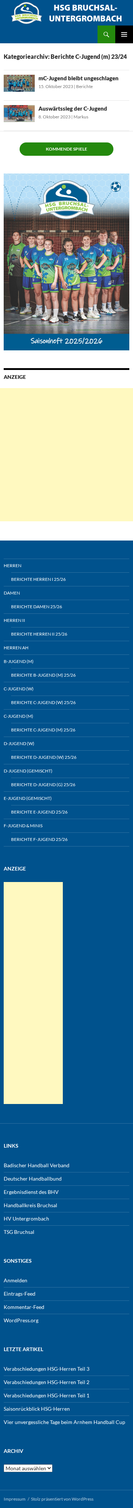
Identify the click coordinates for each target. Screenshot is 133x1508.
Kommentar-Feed (24, 1307)
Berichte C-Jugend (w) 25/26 (43, 702)
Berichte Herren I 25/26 (38, 579)
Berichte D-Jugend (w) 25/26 (43, 757)
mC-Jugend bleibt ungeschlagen (78, 78)
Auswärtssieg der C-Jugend (72, 108)
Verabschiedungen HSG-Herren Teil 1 (46, 1395)
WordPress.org (21, 1320)
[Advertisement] (66, 454)
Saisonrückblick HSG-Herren (37, 1409)
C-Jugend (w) (19, 688)
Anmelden (15, 1280)
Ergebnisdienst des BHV (31, 1192)
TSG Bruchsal (19, 1232)
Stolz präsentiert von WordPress (62, 1499)
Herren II (14, 620)
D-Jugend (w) (19, 743)
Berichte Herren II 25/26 (39, 634)
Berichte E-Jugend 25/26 (39, 812)
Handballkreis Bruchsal (30, 1205)
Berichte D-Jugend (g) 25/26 (43, 784)
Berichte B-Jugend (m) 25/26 (43, 675)
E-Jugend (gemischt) (28, 798)
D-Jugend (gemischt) (28, 771)
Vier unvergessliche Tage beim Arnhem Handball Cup (64, 1422)
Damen (12, 593)
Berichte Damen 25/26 (36, 606)
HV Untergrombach (26, 1218)
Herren (12, 565)
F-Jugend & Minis (23, 825)
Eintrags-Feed (19, 1293)
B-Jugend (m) (19, 661)
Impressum (14, 1499)
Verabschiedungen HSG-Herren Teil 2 (46, 1382)
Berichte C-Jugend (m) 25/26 (43, 730)
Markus (81, 117)
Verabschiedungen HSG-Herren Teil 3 (46, 1369)
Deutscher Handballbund (33, 1178)
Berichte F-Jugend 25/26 (39, 839)
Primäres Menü (124, 34)
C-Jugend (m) (18, 716)
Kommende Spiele (66, 149)
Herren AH (16, 647)
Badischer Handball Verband (36, 1165)
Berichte (84, 86)
